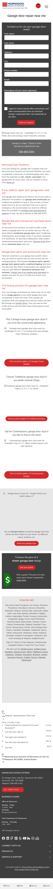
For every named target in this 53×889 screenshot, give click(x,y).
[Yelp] (20, 839)
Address (8, 52)
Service (34, 886)
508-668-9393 (26, 151)
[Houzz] (28, 839)
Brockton (36, 654)
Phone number (10, 70)
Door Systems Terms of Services (26, 869)
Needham (9, 652)
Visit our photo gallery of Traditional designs (26, 418)
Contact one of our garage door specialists (28, 272)
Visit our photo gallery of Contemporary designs (26, 475)
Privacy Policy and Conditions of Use (35, 867)
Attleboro (10, 654)
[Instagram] (32, 839)
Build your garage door (26, 543)
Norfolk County (27, 649)
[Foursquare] (11, 839)
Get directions (11, 789)
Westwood (26, 660)
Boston (34, 657)
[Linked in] (7, 839)
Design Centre (21, 303)
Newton (19, 657)
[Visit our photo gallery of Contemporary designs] (26, 453)
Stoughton (27, 654)
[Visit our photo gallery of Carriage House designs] (26, 341)
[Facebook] (3, 839)
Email (7, 886)
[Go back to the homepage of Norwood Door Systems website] (14, 4)
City (6, 61)
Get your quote (26, 567)
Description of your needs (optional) (20, 90)
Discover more (39, 241)
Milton (29, 652)
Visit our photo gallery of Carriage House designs (26, 362)
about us (10, 182)
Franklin (27, 657)
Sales (20, 886)
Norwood (11, 657)
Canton (44, 654)
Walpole (41, 657)
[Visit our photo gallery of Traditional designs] (26, 399)
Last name (9, 43)
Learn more (21, 580)
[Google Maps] (37, 839)
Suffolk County (40, 649)
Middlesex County (40, 652)
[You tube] (24, 839)
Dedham (18, 654)
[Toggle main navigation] (46, 6)
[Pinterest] (16, 839)
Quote (47, 886)
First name (9, 34)
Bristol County (20, 652)
